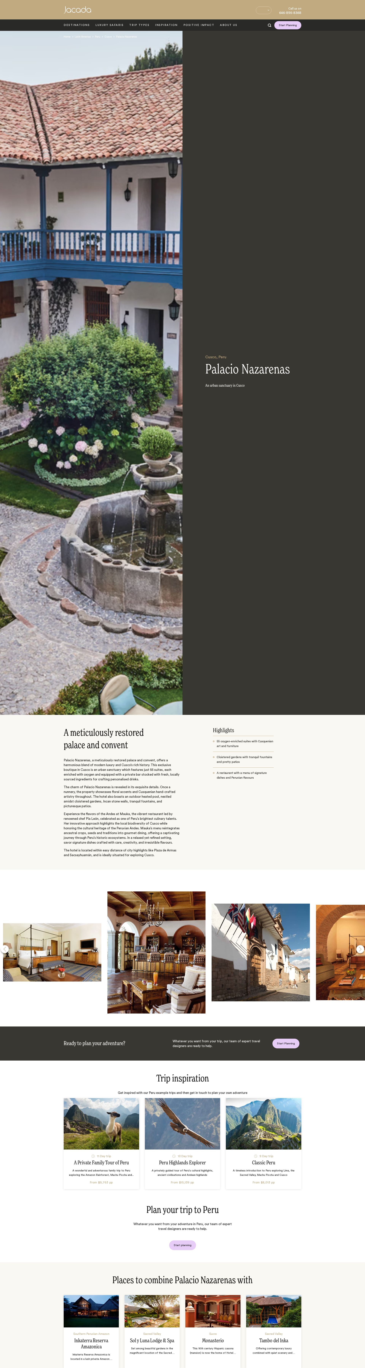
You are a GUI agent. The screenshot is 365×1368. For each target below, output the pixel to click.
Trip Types (139, 25)
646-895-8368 (290, 12)
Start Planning (288, 25)
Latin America (83, 36)
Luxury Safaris (109, 25)
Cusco (108, 36)
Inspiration (166, 25)
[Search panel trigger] (269, 25)
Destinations (77, 25)
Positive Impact (198, 25)
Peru (97, 36)
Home (67, 36)
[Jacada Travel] (77, 12)
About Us (228, 25)
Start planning (182, 1245)
